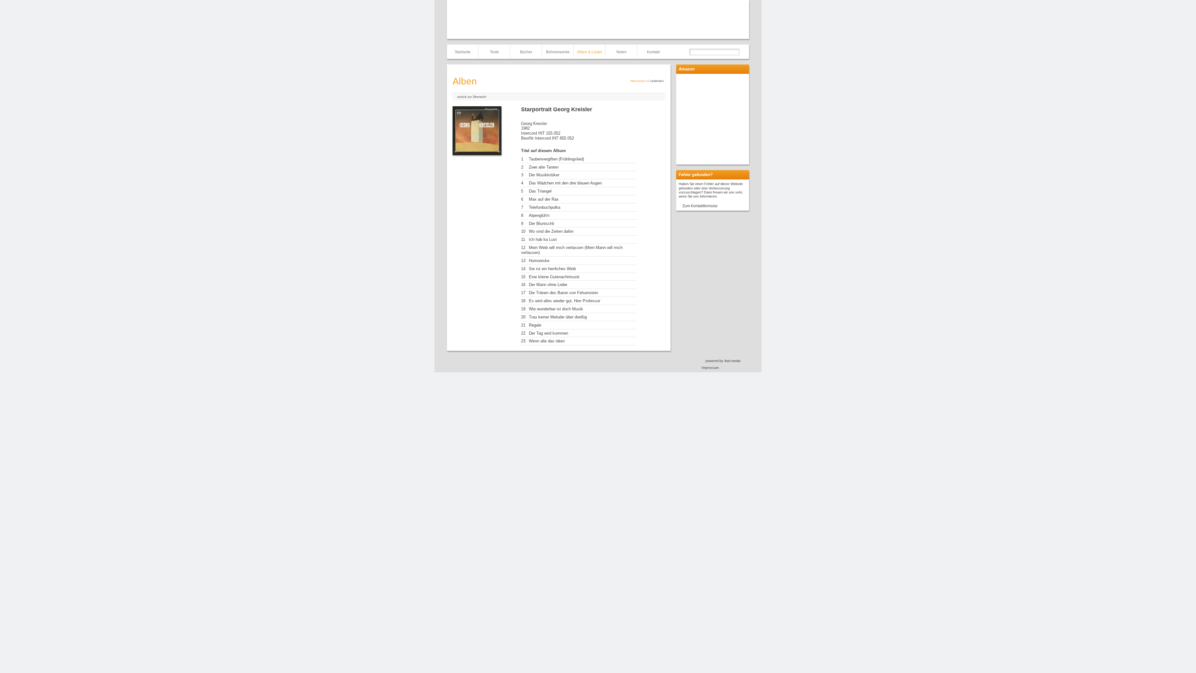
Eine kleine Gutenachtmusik (554, 276)
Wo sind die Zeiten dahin (551, 231)
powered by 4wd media (722, 361)
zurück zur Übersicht (471, 96)
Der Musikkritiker (544, 175)
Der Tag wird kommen (548, 333)
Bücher (526, 52)
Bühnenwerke (558, 52)
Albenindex (638, 81)
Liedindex (657, 81)
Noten (621, 52)
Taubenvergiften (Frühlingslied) (556, 159)
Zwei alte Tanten (543, 167)
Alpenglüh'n (539, 215)
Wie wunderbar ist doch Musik (556, 309)
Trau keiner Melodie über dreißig (558, 317)
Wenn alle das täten (547, 341)
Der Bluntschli (541, 223)
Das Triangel (540, 191)
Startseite (463, 52)
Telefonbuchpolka (544, 207)
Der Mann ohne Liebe (548, 284)
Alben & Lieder (589, 52)
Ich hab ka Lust (543, 239)
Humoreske (539, 260)
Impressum (710, 368)
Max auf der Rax (544, 199)
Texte (494, 52)
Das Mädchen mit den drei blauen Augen (565, 183)
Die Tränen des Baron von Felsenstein (563, 292)
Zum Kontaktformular (700, 206)
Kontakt (653, 52)
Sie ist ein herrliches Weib (552, 268)
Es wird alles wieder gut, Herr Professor (564, 300)
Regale (535, 325)
